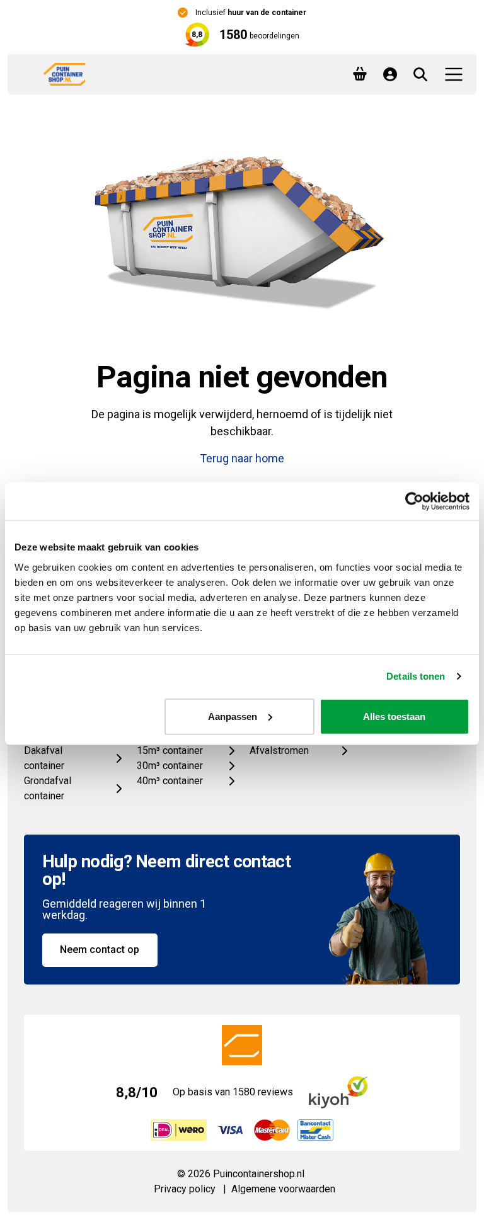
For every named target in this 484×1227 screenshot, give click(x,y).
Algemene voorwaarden (283, 1189)
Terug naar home (242, 458)
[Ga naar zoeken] (420, 74)
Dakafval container (44, 758)
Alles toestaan (394, 716)
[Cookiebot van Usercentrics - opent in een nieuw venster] (414, 501)
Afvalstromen (279, 750)
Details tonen (415, 676)
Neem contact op (99, 950)
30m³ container (170, 766)
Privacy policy (185, 1189)
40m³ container (170, 781)
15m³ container (170, 750)
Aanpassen (232, 716)
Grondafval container (47, 788)
